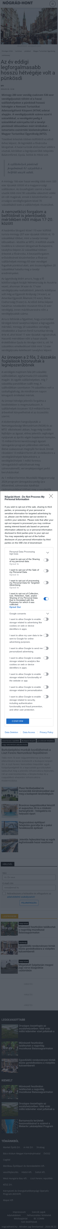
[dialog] (29, 614)
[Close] (52, 497)
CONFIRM (17, 721)
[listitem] (29, 553)
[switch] (46, 560)
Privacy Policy (46, 732)
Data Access (29, 732)
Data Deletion (11, 732)
